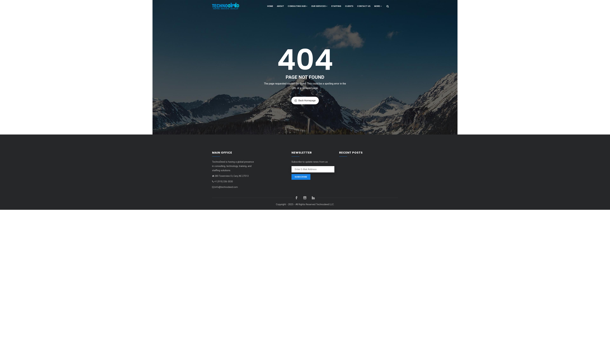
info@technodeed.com (226, 187)
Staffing (336, 6)
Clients (349, 6)
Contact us (363, 6)
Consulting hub (297, 6)
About (280, 6)
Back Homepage (307, 100)
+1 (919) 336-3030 (223, 181)
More (377, 6)
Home (270, 6)
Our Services (318, 6)
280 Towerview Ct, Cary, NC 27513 (232, 176)
